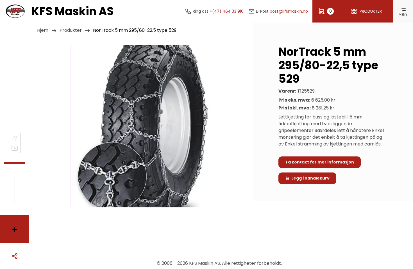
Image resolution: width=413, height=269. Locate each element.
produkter (371, 11)
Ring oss (218, 11)
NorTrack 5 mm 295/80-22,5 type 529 (134, 30)
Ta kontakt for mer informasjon (319, 162)
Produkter (71, 30)
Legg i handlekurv (310, 178)
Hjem (42, 30)
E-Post (282, 11)
